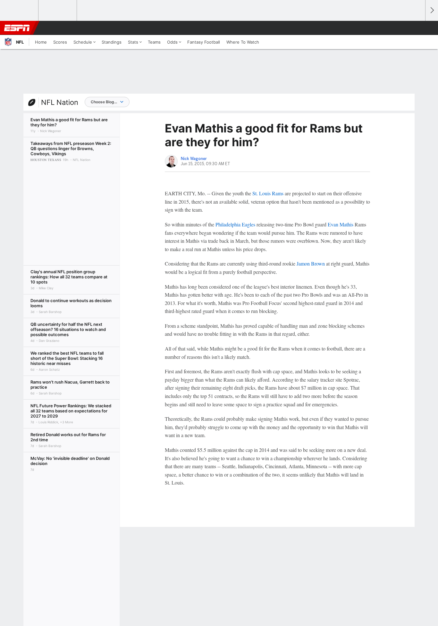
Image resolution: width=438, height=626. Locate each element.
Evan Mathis (340, 224)
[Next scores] (431, 10)
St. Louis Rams (267, 193)
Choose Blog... (104, 101)
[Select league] (19, 10)
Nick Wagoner (194, 158)
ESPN (17, 28)
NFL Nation (59, 102)
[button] (417, 28)
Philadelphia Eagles (235, 224)
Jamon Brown (311, 263)
